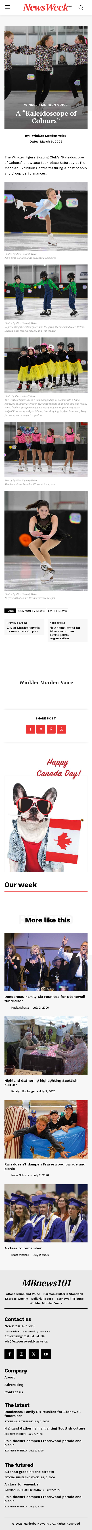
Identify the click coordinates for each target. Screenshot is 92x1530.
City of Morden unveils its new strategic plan (23, 629)
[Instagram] (21, 1354)
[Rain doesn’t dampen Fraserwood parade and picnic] (46, 1129)
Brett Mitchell (20, 1255)
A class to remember (23, 1248)
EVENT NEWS (57, 610)
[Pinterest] (51, 729)
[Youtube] (46, 1354)
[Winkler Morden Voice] (46, 664)
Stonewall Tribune (18, 1421)
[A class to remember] (46, 1213)
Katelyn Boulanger (23, 1091)
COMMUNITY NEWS (31, 610)
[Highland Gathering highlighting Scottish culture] (46, 1045)
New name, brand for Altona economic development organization (65, 633)
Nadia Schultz (20, 1007)
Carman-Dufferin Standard (24, 1490)
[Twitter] (40, 729)
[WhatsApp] (61, 729)
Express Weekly (15, 1450)
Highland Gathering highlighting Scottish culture (40, 1082)
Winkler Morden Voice (46, 104)
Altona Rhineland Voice (21, 1477)
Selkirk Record (15, 1434)
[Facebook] (30, 729)
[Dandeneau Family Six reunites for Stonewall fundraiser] (46, 962)
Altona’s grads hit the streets (29, 1472)
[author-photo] (7, 1007)
